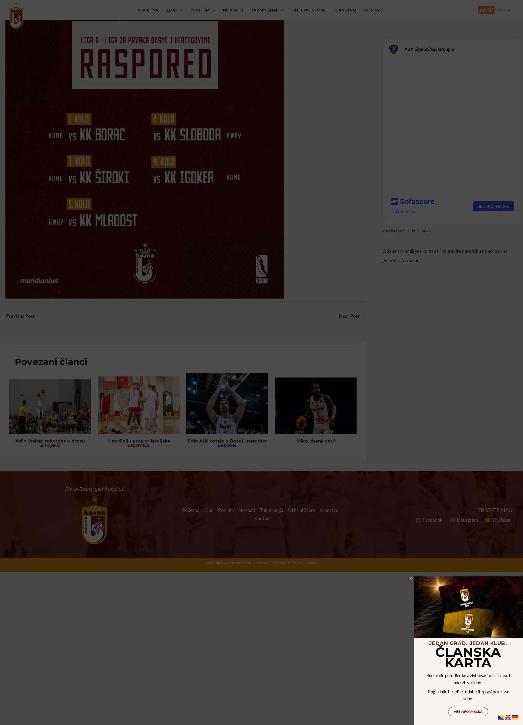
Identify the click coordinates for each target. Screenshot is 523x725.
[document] (261, 362)
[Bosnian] (501, 716)
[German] (515, 716)
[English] (508, 716)
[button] (411, 578)
